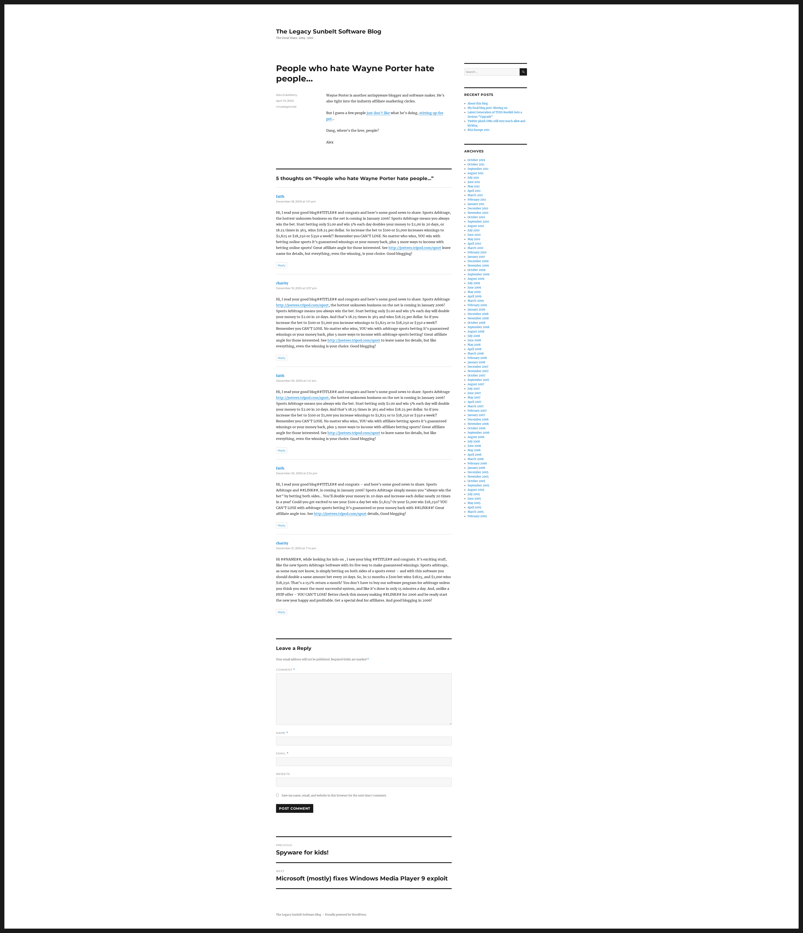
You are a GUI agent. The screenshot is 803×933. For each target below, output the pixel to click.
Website (283, 774)
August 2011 (475, 173)
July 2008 (474, 336)
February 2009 (477, 305)
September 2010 (478, 221)
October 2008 (476, 323)
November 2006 (478, 424)
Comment (285, 669)
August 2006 (476, 437)
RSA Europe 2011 (479, 130)
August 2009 (476, 279)
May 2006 (474, 450)
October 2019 (476, 160)
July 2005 (474, 494)
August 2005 (476, 490)
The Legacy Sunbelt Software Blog (328, 31)
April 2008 (474, 349)
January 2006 (476, 468)
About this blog (478, 103)
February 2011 (477, 199)
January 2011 (476, 204)
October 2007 (476, 375)
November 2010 (478, 213)
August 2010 (476, 226)
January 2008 (476, 362)
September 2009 (479, 274)
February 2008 (477, 358)
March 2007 (476, 406)
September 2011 (478, 169)
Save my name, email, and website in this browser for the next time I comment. (334, 795)
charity (282, 283)
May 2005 (474, 503)
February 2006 (477, 463)
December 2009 (478, 261)
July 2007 (474, 388)
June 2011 (474, 182)
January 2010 (476, 257)
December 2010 (478, 208)
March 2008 (476, 353)
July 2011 (473, 177)
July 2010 (473, 230)
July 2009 (474, 283)
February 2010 (477, 252)
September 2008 (478, 327)
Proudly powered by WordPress (345, 914)
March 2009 (476, 301)
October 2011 (476, 164)
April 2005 (474, 507)
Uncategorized (286, 106)
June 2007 (474, 393)
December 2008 (478, 314)
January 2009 (476, 309)
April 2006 (475, 454)
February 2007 (477, 410)
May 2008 (474, 345)
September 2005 (478, 485)
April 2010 (474, 243)
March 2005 (476, 512)
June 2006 (474, 446)
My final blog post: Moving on (488, 108)
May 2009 (474, 292)
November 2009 (478, 265)
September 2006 (479, 432)
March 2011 (475, 195)
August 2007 (476, 384)
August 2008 (476, 331)
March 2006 (476, 459)
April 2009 (475, 296)
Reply (281, 265)
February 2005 (477, 516)
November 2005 (478, 476)
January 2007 (476, 415)
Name (282, 733)
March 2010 (475, 248)
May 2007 (474, 397)
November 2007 (478, 371)
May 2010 (474, 239)
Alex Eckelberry (286, 95)
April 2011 (474, 191)
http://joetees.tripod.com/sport (415, 248)
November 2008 (478, 318)
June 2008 (474, 340)
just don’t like (379, 113)
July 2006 (474, 441)
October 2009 (477, 270)
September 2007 (478, 380)
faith (280, 196)
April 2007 (474, 402)
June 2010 (474, 235)
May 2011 (474, 186)
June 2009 (474, 287)
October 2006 (477, 428)
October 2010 (476, 217)
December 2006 (478, 419)
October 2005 (476, 481)
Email (282, 753)
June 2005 (474, 498)
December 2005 (478, 472)
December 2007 (478, 367)
